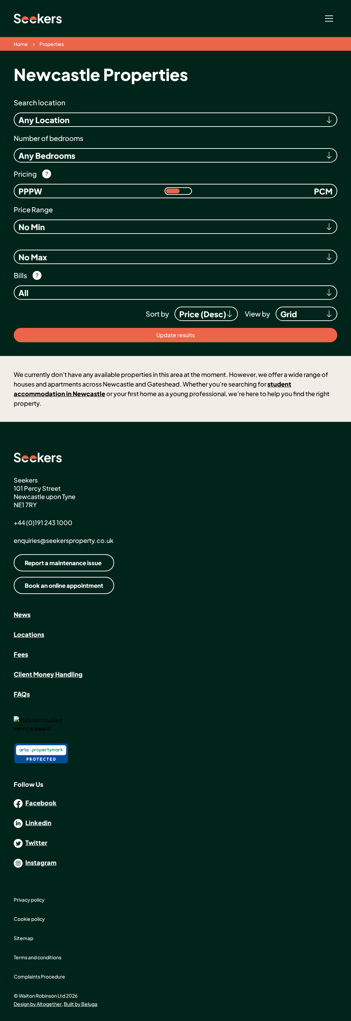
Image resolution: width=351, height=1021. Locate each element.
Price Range (33, 209)
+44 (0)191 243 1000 (43, 522)
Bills (20, 275)
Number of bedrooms (48, 138)
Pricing (25, 173)
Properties (51, 44)
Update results (175, 335)
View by (257, 313)
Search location (39, 102)
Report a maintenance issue (63, 563)
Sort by (157, 313)
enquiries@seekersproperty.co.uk (63, 540)
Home (21, 44)
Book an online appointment (64, 585)
